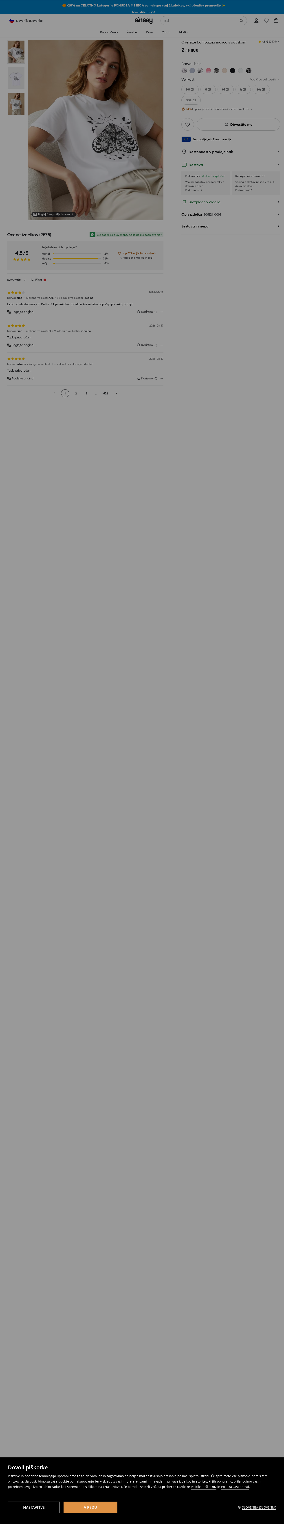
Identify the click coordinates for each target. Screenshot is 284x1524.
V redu (90, 1507)
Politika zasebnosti (235, 1487)
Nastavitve (34, 1507)
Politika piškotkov (203, 1487)
